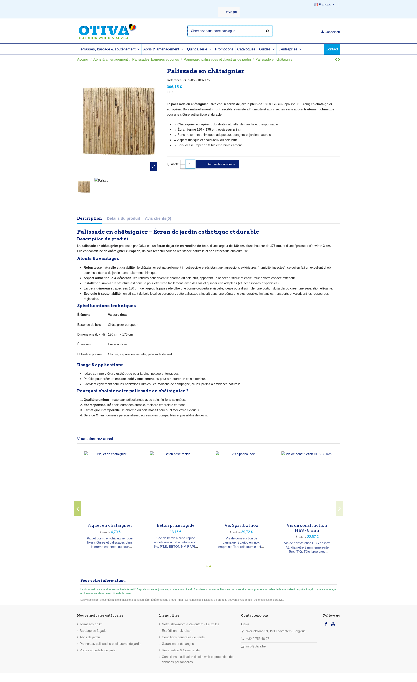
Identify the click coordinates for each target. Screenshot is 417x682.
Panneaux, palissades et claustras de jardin (110, 643)
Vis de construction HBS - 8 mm (307, 528)
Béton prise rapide (176, 525)
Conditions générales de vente (183, 637)
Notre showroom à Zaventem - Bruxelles (190, 624)
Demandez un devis (220, 164)
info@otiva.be (256, 646)
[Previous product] (336, 59)
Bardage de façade (93, 630)
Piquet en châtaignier (110, 525)
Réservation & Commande (181, 650)
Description (89, 218)
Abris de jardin (90, 637)
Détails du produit (123, 218)
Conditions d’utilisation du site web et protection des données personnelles (198, 659)
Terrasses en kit (91, 624)
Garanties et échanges (178, 643)
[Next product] (339, 59)
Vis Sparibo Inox (241, 525)
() (231, 12)
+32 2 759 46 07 (257, 638)
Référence (174, 80)
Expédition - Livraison (177, 630)
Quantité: (173, 164)
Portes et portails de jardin (98, 650)
